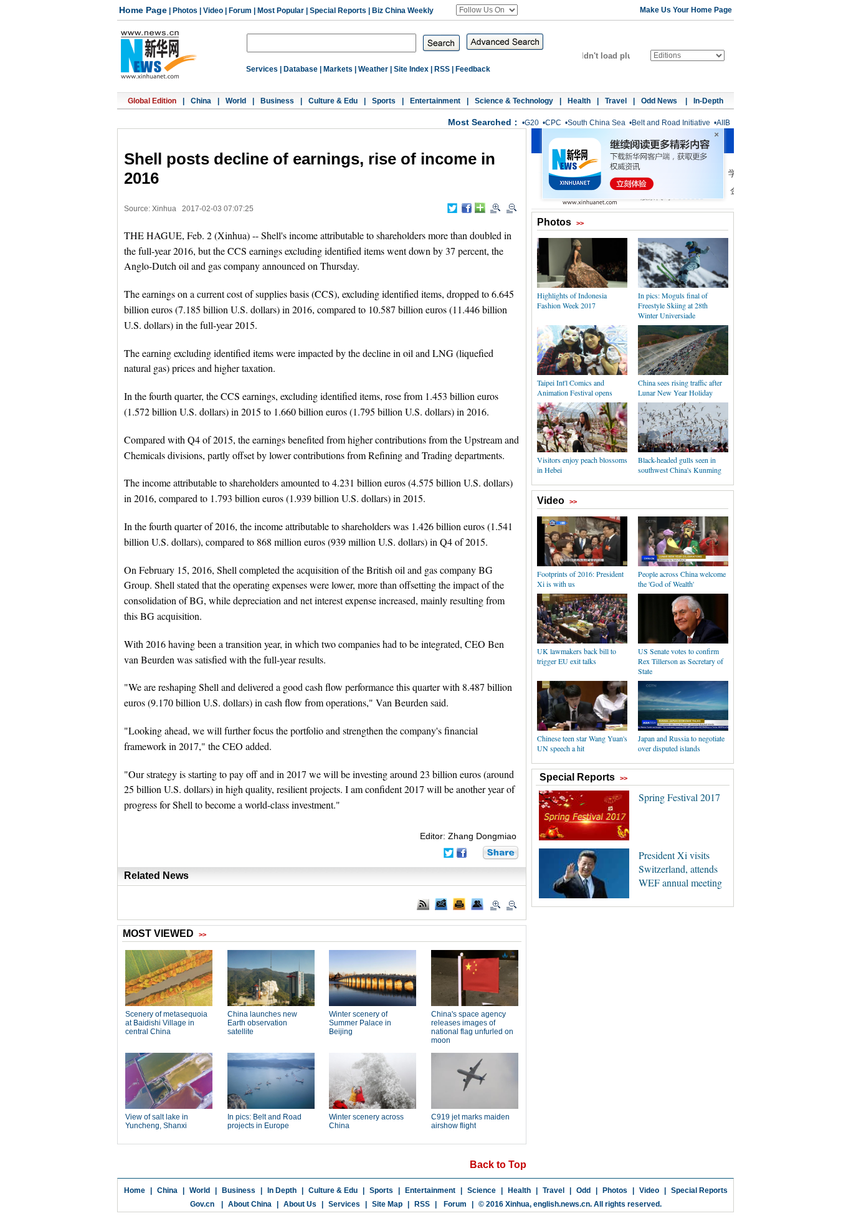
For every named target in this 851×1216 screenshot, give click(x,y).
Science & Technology (514, 101)
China (201, 101)
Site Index (411, 69)
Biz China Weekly (403, 10)
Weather (373, 69)
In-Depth (708, 101)
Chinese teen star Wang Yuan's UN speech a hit (582, 743)
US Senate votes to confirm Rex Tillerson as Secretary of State (680, 661)
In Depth (282, 1190)
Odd (583, 1190)
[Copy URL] (477, 904)
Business (277, 101)
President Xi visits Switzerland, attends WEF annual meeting (680, 868)
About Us (299, 1204)
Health (579, 101)
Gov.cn (202, 1204)
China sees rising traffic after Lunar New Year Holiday (680, 387)
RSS (442, 69)
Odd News (660, 101)
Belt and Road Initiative (671, 122)
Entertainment (435, 101)
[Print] (459, 904)
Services (262, 69)
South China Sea (596, 122)
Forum (240, 10)
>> (580, 223)
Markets (338, 69)
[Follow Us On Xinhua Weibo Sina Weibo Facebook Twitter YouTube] (487, 10)
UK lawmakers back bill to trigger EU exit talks (576, 656)
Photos (185, 10)
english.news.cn (561, 1204)
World (236, 101)
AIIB (723, 122)
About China (250, 1204)
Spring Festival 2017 (679, 797)
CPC (553, 122)
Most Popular (280, 10)
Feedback (472, 69)
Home (134, 1190)
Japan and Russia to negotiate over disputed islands (681, 743)
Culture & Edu (333, 101)
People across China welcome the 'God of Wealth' (682, 579)
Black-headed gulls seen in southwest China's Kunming (679, 465)
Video (213, 10)
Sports (384, 101)
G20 (532, 122)
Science (481, 1190)
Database (300, 69)
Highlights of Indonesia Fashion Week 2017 (572, 300)
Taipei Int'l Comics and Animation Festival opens (574, 387)
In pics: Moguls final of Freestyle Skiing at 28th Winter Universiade (673, 305)
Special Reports (338, 10)
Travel (616, 101)
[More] (480, 207)
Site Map (387, 1204)
